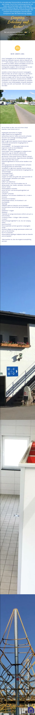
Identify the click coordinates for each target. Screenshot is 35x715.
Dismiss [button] (29, 13)
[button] (23, 32)
